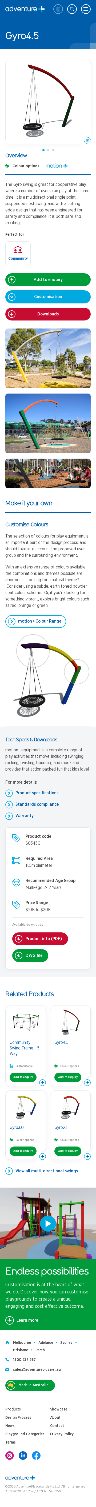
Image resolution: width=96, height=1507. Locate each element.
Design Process (18, 1418)
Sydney (66, 1343)
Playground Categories (25, 1434)
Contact (57, 1426)
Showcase (58, 1409)
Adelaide (45, 1343)
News (10, 1426)
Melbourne (22, 1343)
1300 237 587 (24, 1360)
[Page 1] (43, 150)
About (55, 1418)
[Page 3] (53, 150)
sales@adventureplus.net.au (37, 1370)
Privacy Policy (62, 1434)
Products (13, 1409)
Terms (10, 1442)
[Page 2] (48, 150)
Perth (40, 1350)
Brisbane (20, 1350)
